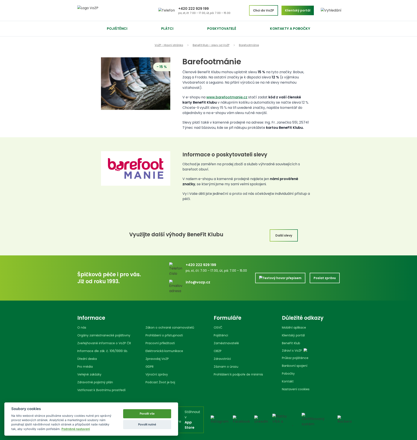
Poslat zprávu (325, 278)
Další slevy (283, 235)
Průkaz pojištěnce (295, 358)
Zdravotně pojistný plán (95, 382)
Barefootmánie (249, 45)
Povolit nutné (147, 424)
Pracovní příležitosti (160, 343)
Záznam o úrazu (226, 366)
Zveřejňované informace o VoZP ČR (104, 343)
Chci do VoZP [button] (263, 10)
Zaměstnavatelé (226, 343)
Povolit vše (147, 413)
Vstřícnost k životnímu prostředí (101, 390)
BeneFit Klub (291, 343)
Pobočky (288, 373)
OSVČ (218, 327)
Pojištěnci (221, 335)
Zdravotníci (222, 359)
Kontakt (288, 381)
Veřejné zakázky (89, 374)
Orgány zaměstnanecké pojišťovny (103, 335)
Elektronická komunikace (164, 351)
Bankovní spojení (294, 366)
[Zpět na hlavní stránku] (104, 10)
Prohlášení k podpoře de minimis (238, 374)
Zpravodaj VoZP (157, 359)
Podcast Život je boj (160, 382)
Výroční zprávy (157, 374)
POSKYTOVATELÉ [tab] (221, 28)
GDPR (150, 366)
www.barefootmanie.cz (226, 97)
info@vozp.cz (198, 282)
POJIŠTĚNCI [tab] (117, 28)
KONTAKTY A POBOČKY (290, 28)
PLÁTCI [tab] (167, 28)
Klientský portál (293, 335)
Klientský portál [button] (297, 10)
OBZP (218, 351)
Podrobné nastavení (75, 429)
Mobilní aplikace (294, 327)
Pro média (85, 366)
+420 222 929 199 (193, 8)
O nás (81, 327)
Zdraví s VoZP (292, 350)
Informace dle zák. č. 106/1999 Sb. (102, 351)
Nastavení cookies (295, 389)
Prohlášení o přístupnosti (164, 335)
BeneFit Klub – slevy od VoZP (211, 45)
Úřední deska (87, 359)
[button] (331, 10)
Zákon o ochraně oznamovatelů (170, 327)
